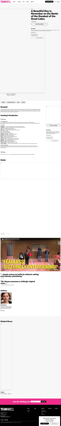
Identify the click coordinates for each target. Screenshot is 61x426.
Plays (28, 411)
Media (18, 102)
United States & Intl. (54, 423)
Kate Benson (34, 21)
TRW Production (44, 411)
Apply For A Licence (49, 1)
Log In (55, 1)
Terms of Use (19, 422)
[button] (1, 234)
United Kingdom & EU (45, 423)
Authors (23, 102)
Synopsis (3, 102)
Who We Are (43, 410)
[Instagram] (1, 419)
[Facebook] (2, 419)
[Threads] (4, 419)
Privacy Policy (15, 422)
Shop (35, 408)
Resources (49, 408)
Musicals (28, 410)
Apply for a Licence (39, 24)
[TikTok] (7, 419)
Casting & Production (11, 102)
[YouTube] (5, 419)
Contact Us (43, 414)
